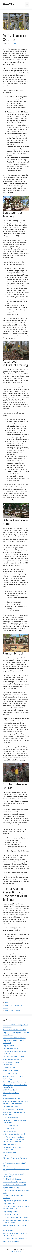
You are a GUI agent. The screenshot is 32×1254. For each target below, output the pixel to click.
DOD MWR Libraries (9, 1144)
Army (6, 1003)
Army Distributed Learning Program (15, 1238)
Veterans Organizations (11, 1093)
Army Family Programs (10, 1117)
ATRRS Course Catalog (10, 1090)
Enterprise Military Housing (12, 1241)
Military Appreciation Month (12, 1099)
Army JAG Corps (8, 1128)
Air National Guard (9, 1067)
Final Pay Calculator (9, 1152)
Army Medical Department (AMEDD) (15, 1201)
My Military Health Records (12, 1179)
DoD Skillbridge (8, 1230)
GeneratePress (16, 1251)
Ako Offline (8, 4)
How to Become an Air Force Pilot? (14, 1059)
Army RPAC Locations (10, 1073)
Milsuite (5, 1155)
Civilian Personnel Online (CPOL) (14, 1134)
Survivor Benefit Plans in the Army (14, 1038)
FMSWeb (6, 1166)
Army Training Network (13, 1010)
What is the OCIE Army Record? (13, 1076)
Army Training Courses (10, 1214)
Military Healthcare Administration (14, 1030)
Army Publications (9, 1203)
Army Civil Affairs (8, 1046)
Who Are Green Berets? (11, 1070)
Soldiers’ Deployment (10, 1131)
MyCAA (5, 1096)
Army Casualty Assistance (11, 1125)
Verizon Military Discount (11, 1106)
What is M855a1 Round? (11, 1049)
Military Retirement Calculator (13, 1109)
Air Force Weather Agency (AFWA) (14, 1163)
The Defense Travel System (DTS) (14, 1185)
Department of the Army (11, 1188)
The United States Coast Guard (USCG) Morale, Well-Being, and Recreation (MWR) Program (14, 1139)
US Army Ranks (8, 1079)
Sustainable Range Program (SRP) (14, 1182)
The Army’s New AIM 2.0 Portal (13, 1057)
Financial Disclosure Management (14, 1082)
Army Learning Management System (15, 1217)
